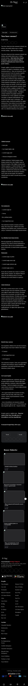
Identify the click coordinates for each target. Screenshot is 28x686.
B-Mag (3, 604)
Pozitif (17, 595)
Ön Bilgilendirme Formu (5, 642)
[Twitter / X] (12, 570)
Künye (3, 630)
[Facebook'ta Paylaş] (2, 42)
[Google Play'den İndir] (19, 576)
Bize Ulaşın (4, 633)
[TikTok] (20, 570)
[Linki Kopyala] (21, 439)
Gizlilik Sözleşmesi (6, 645)
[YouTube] (7, 570)
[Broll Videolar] (17, 684)
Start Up (17, 598)
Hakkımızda (4, 628)
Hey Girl (3, 618)
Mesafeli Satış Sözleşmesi (5, 652)
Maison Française (5, 592)
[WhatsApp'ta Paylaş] (9, 42)
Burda (2, 606)
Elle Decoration (19, 606)
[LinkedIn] (16, 570)
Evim (2, 612)
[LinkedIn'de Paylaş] (12, 42)
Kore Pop (17, 592)
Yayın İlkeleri (4, 661)
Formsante (4, 589)
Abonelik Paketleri (6, 625)
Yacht (16, 601)
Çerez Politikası (5, 656)
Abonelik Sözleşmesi (6, 648)
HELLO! (3, 615)
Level (16, 604)
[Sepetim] (23, 2)
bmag (11, 670)
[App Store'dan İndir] (7, 576)
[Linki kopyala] (15, 42)
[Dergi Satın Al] (10, 684)
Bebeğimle (18, 612)
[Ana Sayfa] (4, 559)
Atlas (2, 598)
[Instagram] (3, 570)
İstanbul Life (18, 589)
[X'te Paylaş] (6, 42)
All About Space (19, 609)
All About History (6, 595)
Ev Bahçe (3, 609)
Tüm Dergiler (4, 584)
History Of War (19, 584)
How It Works (19, 587)
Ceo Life (3, 587)
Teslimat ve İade (5, 659)
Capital (17, 615)
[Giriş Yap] (24, 684)
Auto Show (4, 601)
